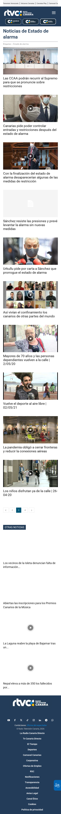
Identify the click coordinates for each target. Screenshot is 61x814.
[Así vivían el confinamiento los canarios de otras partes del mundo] (30, 294)
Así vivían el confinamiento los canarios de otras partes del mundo (29, 314)
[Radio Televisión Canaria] (18, 13)
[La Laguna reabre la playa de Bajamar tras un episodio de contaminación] (30, 627)
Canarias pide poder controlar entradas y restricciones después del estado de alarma (29, 130)
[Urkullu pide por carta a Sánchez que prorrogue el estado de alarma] (30, 251)
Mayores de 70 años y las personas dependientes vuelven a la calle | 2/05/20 (28, 360)
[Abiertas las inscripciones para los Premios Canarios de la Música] (30, 587)
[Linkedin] (40, 720)
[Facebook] (15, 720)
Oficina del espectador (37, 725)
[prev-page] (5, 510)
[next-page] (31, 510)
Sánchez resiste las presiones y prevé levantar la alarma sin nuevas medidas (30, 225)
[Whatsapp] (52, 720)
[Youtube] (8, 720)
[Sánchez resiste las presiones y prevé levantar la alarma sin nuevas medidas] (30, 203)
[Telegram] (46, 720)
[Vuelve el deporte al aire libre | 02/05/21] (30, 386)
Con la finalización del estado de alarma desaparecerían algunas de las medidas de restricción (30, 177)
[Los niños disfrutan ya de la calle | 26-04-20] (30, 473)
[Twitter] (21, 720)
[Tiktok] (27, 720)
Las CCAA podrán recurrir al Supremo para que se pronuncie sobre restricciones (30, 82)
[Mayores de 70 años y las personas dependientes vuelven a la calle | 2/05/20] (30, 338)
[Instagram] (33, 720)
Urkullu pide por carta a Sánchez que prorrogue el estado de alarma (29, 270)
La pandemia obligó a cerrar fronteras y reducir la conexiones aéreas (30, 449)
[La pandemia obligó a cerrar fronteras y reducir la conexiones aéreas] (30, 429)
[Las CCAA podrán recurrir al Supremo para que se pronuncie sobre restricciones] (30, 60)
